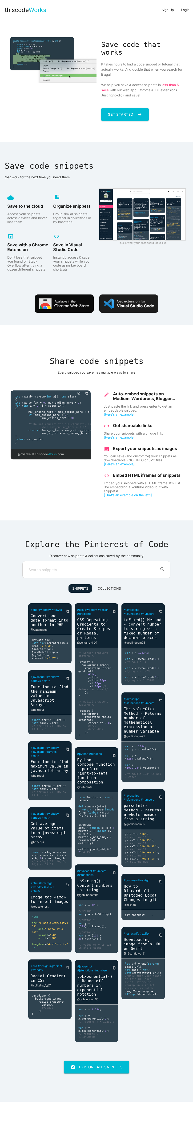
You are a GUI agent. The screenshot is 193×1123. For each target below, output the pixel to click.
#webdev (44, 609)
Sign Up (168, 10)
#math (46, 681)
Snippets (80, 588)
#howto (57, 609)
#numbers (99, 871)
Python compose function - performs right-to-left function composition (96, 771)
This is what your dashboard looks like (142, 242)
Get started (125, 114)
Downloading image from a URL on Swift (142, 944)
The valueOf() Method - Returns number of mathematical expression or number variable (142, 720)
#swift (134, 933)
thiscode (25, 9)
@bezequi (37, 709)
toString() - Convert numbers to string (95, 885)
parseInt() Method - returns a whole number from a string (142, 812)
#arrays (36, 681)
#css (34, 966)
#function (95, 754)
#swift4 (145, 933)
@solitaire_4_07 (41, 985)
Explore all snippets (96, 1067)
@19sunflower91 (134, 953)
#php (34, 609)
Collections (109, 588)
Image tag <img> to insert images (49, 899)
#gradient (55, 966)
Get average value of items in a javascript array (48, 830)
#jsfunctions (85, 875)
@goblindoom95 (87, 895)
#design (43, 966)
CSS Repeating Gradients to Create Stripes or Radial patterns (93, 629)
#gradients (84, 613)
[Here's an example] (119, 414)
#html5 (35, 891)
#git (146, 880)
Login (185, 10)
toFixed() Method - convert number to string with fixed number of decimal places (142, 629)
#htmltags (45, 883)
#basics (49, 887)
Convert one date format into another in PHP (49, 620)
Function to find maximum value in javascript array (49, 766)
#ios (126, 933)
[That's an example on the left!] (128, 495)
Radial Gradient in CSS (48, 978)
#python (82, 754)
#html (34, 883)
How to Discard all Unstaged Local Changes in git (140, 893)
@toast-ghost (39, 906)
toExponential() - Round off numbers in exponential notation (95, 985)
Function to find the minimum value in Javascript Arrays (49, 696)
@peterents (84, 787)
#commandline (133, 880)
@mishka (130, 904)
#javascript (38, 677)
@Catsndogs (39, 629)
